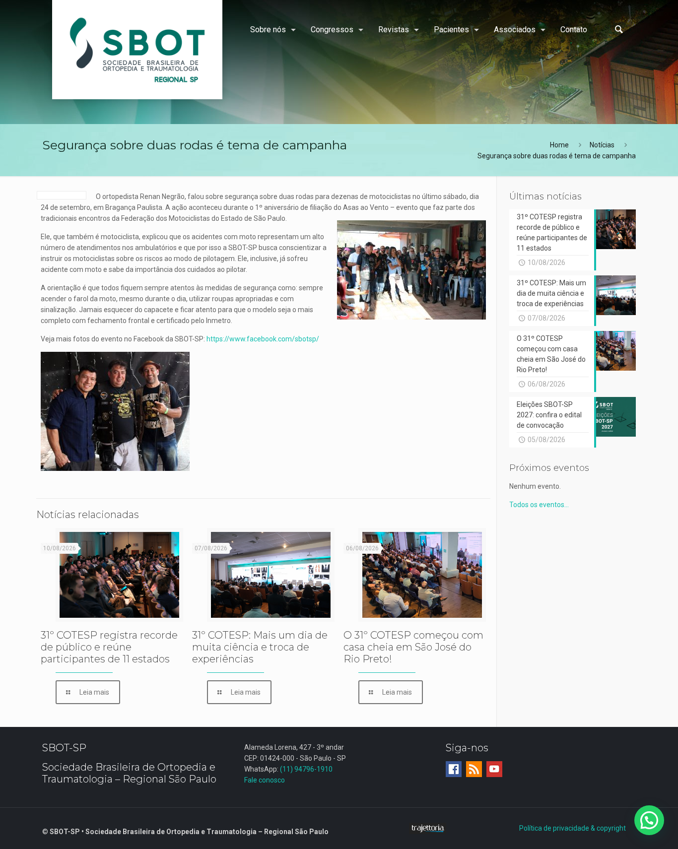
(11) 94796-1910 (306, 769)
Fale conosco (264, 780)
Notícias (602, 145)
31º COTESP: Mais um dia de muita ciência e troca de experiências (260, 647)
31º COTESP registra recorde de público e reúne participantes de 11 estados (109, 647)
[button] (649, 820)
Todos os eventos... (539, 505)
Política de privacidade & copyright (572, 828)
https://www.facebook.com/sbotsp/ (263, 339)
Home (559, 145)
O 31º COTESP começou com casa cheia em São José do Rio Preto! (413, 647)
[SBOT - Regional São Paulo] (137, 49)
